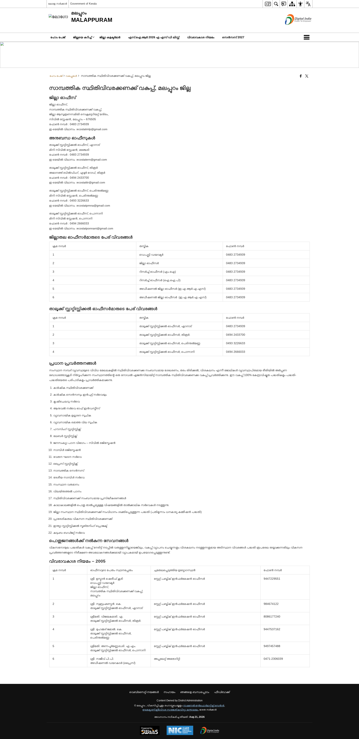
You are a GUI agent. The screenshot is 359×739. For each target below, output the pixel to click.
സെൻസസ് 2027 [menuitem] (233, 37)
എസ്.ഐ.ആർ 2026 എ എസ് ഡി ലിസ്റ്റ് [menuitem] (153, 37)
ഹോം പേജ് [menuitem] (57, 37)
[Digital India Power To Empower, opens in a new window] (210, 731)
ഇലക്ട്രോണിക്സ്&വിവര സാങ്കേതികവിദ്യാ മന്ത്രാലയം (170, 709)
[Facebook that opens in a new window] (300, 76)
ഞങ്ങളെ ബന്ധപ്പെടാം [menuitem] (194, 692)
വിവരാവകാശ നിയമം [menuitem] (200, 37)
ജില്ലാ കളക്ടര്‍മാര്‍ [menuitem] (110, 37)
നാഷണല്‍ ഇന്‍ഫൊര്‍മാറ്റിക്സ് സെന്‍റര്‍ (203, 705)
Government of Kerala (83, 3)
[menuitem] (267, 4)
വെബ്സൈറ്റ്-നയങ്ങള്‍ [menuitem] (144, 692)
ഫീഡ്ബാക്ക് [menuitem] (222, 692)
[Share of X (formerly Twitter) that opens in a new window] (306, 76)
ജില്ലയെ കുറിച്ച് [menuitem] (82, 37)
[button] (307, 37)
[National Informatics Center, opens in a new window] (180, 731)
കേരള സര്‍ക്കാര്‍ (57, 3)
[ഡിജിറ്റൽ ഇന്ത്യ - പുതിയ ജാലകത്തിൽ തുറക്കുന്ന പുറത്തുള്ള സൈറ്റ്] (293, 28)
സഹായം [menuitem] (169, 692)
